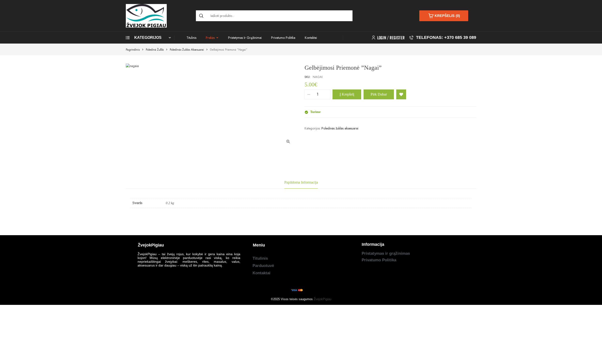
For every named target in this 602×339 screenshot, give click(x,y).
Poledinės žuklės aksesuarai (187, 50)
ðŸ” (288, 141)
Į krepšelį (347, 94)
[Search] (201, 15)
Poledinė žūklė (155, 50)
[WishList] (401, 94)
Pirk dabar (379, 94)
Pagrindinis (133, 50)
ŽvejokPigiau (322, 299)
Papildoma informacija (301, 182)
